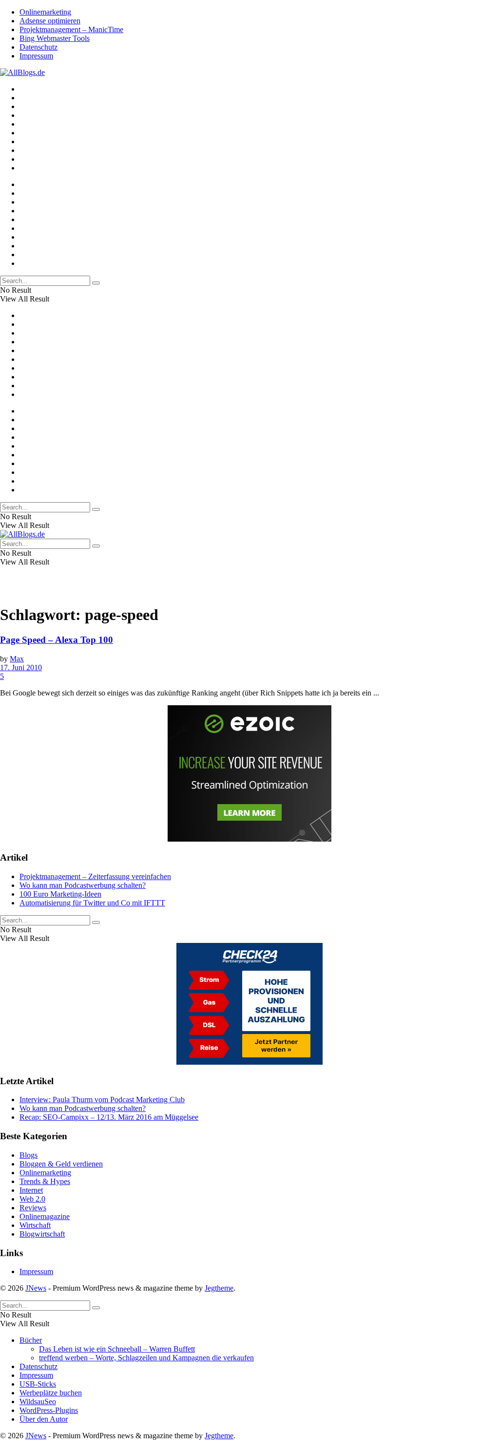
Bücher (30, 1340)
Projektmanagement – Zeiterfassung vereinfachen (95, 876)
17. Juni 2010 (21, 667)
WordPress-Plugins (48, 1410)
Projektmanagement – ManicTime (71, 29)
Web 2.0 (32, 1199)
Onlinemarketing (45, 12)
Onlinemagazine (44, 1216)
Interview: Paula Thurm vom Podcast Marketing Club (102, 1099)
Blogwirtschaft (42, 1234)
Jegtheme (219, 1288)
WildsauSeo (37, 1401)
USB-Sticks (37, 1384)
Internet (31, 1190)
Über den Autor (43, 1419)
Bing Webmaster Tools (54, 38)
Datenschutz (38, 47)
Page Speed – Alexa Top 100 (56, 640)
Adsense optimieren (49, 21)
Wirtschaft (35, 1225)
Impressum (36, 56)
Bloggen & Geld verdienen (61, 1164)
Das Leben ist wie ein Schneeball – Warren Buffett (117, 1349)
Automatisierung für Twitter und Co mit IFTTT (92, 903)
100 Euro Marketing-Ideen (60, 894)
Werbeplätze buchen (50, 1393)
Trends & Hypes (44, 1181)
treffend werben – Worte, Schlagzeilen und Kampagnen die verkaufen (146, 1358)
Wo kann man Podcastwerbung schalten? (82, 885)
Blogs (28, 1155)
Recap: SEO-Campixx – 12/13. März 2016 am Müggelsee (108, 1117)
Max (17, 659)
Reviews (32, 1208)
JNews (35, 1288)
